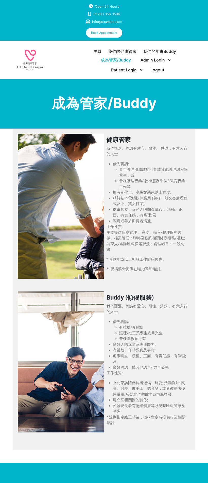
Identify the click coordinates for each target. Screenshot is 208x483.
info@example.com (107, 22)
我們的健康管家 (122, 51)
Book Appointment (104, 33)
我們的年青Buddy (159, 51)
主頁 (97, 51)
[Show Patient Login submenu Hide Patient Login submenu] (141, 70)
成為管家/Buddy (116, 60)
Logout (157, 69)
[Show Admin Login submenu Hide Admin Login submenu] (169, 60)
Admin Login (153, 60)
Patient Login (124, 69)
